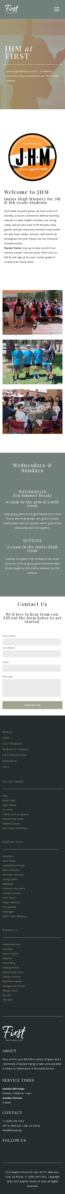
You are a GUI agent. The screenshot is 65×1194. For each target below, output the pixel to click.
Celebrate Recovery (13, 888)
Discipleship (9, 907)
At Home (7, 809)
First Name (9, 636)
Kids (4, 795)
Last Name (8, 647)
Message (7, 676)
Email (5, 662)
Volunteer (8, 856)
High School (9, 805)
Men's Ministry (11, 870)
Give (6, 767)
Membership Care (12, 972)
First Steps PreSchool (15, 828)
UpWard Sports (11, 823)
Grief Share (9, 897)
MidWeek (7, 883)
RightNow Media (12, 981)
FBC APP (7, 999)
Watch (7, 732)
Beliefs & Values (15, 749)
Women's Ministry (12, 874)
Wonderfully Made (13, 818)
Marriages (8, 911)
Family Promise (11, 976)
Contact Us (32, 705)
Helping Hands (10, 967)
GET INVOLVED (14, 755)
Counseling (9, 962)
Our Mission (12, 743)
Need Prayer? (10, 953)
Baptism (7, 958)
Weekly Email (10, 990)
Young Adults (10, 879)
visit (6, 737)
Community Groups (13, 865)
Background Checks (14, 986)
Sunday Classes (11, 893)
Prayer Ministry (11, 902)
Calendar (7, 949)
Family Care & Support (15, 814)
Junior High (9, 800)
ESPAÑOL (9, 761)
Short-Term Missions (14, 916)
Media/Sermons (11, 944)
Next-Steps (9, 860)
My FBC (7, 995)
